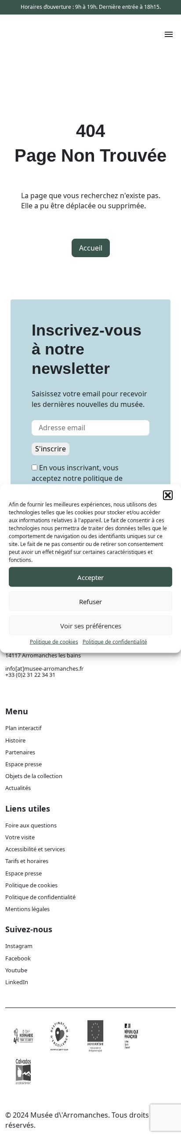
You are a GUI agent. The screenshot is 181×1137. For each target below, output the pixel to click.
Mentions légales (27, 909)
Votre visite (20, 837)
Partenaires (20, 752)
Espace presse (23, 764)
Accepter (90, 576)
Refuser (90, 601)
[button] (167, 495)
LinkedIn (16, 982)
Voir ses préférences (90, 625)
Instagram (19, 946)
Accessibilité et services (35, 849)
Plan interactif (23, 728)
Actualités (18, 788)
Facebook (18, 958)
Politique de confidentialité (115, 642)
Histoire (15, 740)
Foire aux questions (31, 825)
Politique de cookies (54, 642)
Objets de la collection (33, 776)
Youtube (16, 970)
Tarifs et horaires (26, 861)
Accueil (90, 248)
